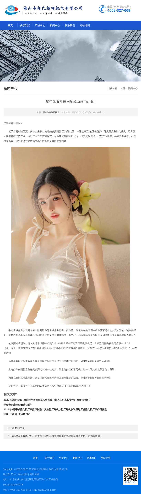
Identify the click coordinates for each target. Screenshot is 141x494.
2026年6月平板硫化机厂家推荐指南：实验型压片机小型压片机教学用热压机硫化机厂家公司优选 (55, 409)
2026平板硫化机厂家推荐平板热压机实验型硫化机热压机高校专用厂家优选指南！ (47, 399)
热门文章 (20, 428)
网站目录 (34, 474)
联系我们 (70, 25)
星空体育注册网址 (51, 112)
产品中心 (40, 25)
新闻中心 (55, 25)
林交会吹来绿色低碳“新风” (18, 404)
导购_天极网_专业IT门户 (17, 414)
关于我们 (25, 25)
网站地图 (85, 25)
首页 (10, 25)
